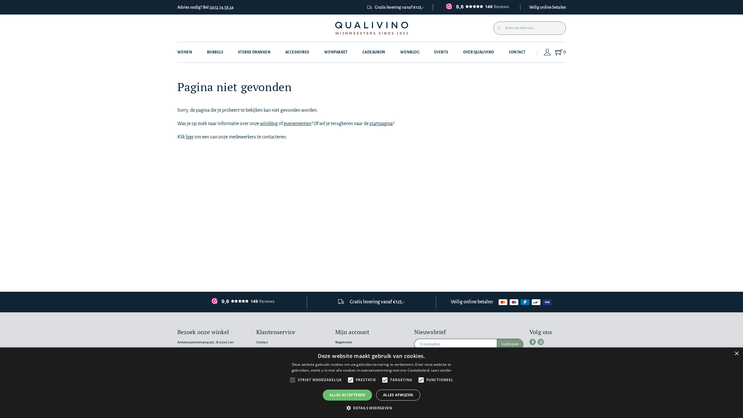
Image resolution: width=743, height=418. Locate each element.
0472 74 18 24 (222, 7)
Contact (517, 52)
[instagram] (541, 342)
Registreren (344, 342)
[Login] (547, 52)
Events (441, 52)
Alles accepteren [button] (347, 394)
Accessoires (297, 52)
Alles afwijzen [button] (398, 394)
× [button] (736, 354)
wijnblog (269, 123)
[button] (371, 408)
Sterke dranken (254, 52)
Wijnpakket (336, 52)
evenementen (297, 123)
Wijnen (184, 52)
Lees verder (441, 370)
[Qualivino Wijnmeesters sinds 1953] (371, 28)
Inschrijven (510, 344)
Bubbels (215, 52)
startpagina (381, 123)
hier (190, 137)
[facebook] (532, 342)
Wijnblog (409, 52)
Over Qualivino (478, 52)
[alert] (371, 382)
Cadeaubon (374, 52)
